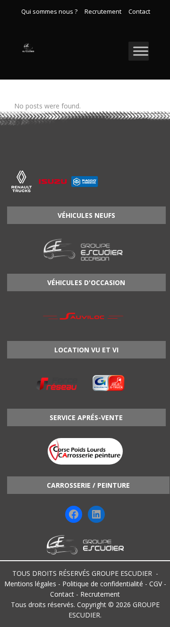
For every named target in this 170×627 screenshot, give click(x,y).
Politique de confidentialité (102, 583)
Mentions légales (30, 583)
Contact (139, 12)
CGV (155, 583)
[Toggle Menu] (140, 50)
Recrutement (103, 12)
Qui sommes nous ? (49, 12)
